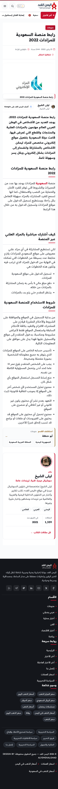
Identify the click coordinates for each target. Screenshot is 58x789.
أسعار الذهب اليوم (26, 694)
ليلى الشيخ (43, 105)
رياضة (51, 636)
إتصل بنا (50, 668)
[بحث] (12, 6)
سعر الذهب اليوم (13, 713)
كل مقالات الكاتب (41, 532)
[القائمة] (5, 6)
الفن (52, 624)
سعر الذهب (50, 719)
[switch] (21, 6)
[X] (46, 588)
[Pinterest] (24, 588)
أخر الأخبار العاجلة (45, 662)
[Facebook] (53, 588)
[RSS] (9, 588)
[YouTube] (39, 588)
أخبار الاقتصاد (47, 630)
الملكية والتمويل (47, 744)
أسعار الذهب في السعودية (41, 771)
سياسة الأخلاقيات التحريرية (25, 738)
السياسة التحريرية (45, 680)
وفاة (28, 713)
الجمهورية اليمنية (43, 442)
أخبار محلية (48, 618)
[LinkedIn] (31, 588)
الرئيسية (50, 650)
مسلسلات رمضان (47, 706)
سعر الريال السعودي (46, 700)
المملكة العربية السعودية (20, 442)
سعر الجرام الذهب (47, 694)
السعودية (41, 183)
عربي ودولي (48, 612)
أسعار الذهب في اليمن (45, 713)
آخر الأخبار (49, 656)
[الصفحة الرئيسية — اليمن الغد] (47, 6)
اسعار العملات (47, 674)
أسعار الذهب (28, 706)
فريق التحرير (48, 738)
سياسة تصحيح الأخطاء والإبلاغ (19, 732)
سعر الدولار (27, 700)
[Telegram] (16, 588)
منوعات (50, 27)
